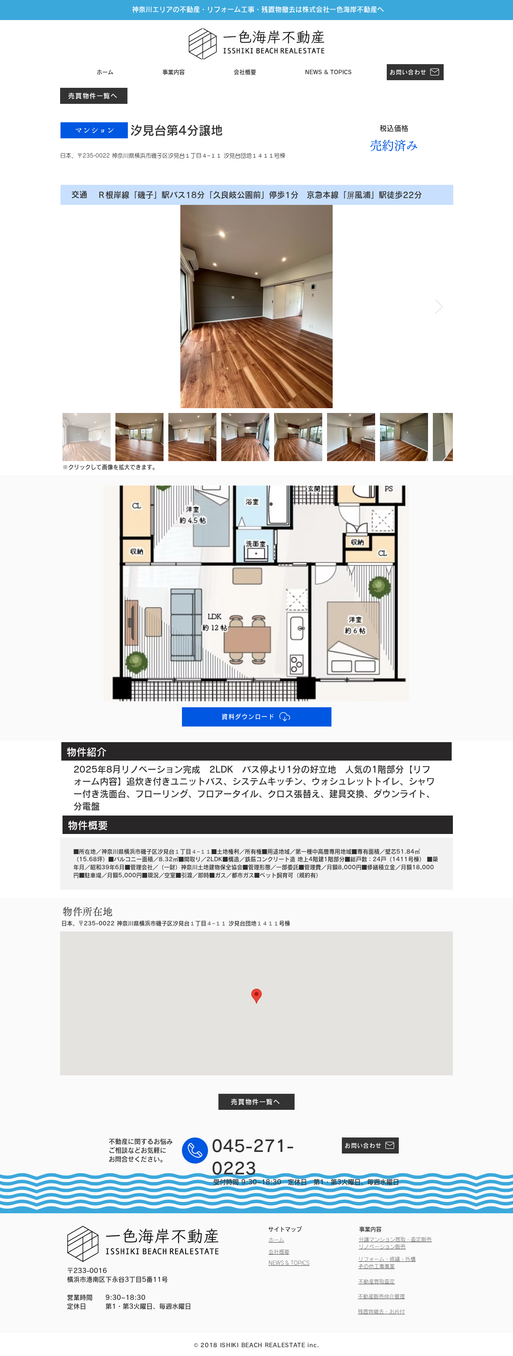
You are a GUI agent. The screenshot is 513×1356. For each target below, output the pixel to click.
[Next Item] (439, 306)
